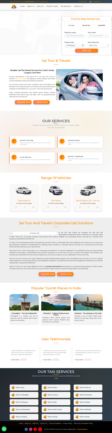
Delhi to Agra (20, 387)
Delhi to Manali (52, 417)
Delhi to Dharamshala (23, 409)
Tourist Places (52, 6)
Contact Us (78, 6)
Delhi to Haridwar (21, 417)
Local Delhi (101, 25)
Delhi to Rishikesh (85, 409)
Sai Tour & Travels (21, 78)
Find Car (86, 51)
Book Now (42, 102)
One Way (71, 25)
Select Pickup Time (93, 42)
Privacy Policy (67, 423)
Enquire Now (24, 102)
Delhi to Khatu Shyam (55, 409)
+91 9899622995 (82, 1)
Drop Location (92, 32)
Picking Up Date (69, 42)
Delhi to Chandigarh (22, 395)
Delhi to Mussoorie (86, 395)
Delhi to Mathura (85, 387)
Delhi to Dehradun (22, 402)
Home (22, 6)
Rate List (40, 6)
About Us (30, 6)
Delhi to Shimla (85, 417)
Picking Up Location (70, 32)
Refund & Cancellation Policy (83, 423)
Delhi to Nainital (85, 402)
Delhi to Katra (52, 402)
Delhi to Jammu (53, 395)
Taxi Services (65, 6)
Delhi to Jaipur (52, 387)
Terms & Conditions (55, 423)
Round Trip (86, 25)
